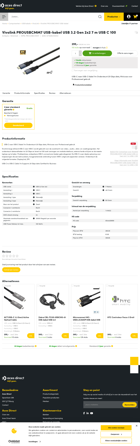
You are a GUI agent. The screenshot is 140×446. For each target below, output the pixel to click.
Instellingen (33, 441)
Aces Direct (9, 410)
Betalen (46, 414)
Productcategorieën (51, 394)
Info (30, 335)
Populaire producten (51, 397)
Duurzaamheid (118, 6)
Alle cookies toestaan (116, 428)
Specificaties (39, 93)
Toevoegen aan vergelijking (85, 70)
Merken (46, 401)
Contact (135, 6)
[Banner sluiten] (136, 425)
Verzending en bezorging (53, 418)
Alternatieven (65, 93)
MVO (4, 422)
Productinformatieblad (82, 85)
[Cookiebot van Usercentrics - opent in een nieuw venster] (14, 441)
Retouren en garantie (51, 422)
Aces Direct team (9, 418)
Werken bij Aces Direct (85, 6)
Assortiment (50, 390)
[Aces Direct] (11, 6)
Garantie (6, 93)
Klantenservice (52, 410)
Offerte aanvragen (125, 53)
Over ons (104, 6)
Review (52, 93)
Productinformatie (22, 93)
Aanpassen (115, 434)
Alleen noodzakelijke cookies (116, 441)
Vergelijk (8, 286)
